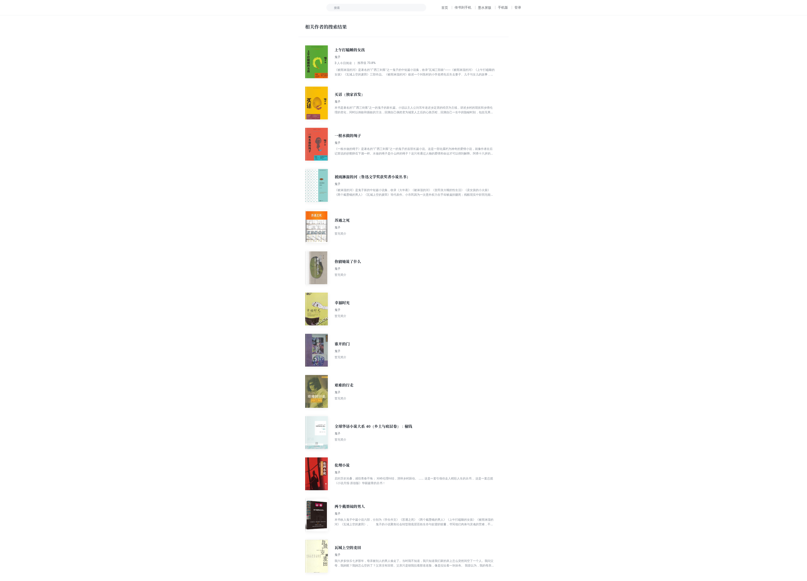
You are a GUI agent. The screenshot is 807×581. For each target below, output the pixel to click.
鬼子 (337, 57)
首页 (444, 7)
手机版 (503, 7)
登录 (517, 7)
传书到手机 (463, 7)
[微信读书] (300, 7)
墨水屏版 (484, 7)
